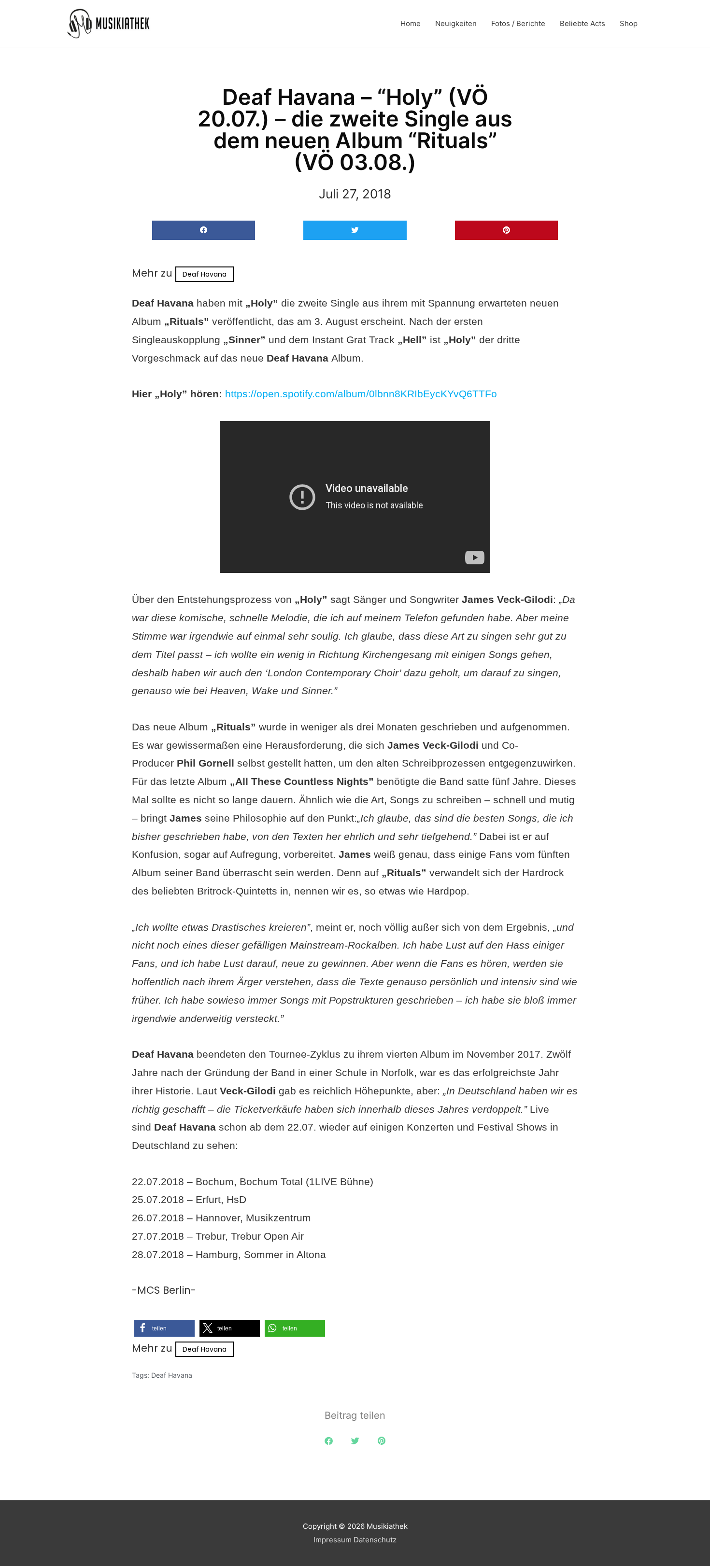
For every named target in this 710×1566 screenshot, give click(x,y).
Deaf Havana (205, 274)
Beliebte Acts (582, 23)
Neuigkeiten (456, 23)
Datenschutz (375, 1539)
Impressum (332, 1539)
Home (410, 23)
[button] (203, 230)
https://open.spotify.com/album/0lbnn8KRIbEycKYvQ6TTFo (361, 393)
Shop (629, 23)
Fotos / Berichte (518, 23)
